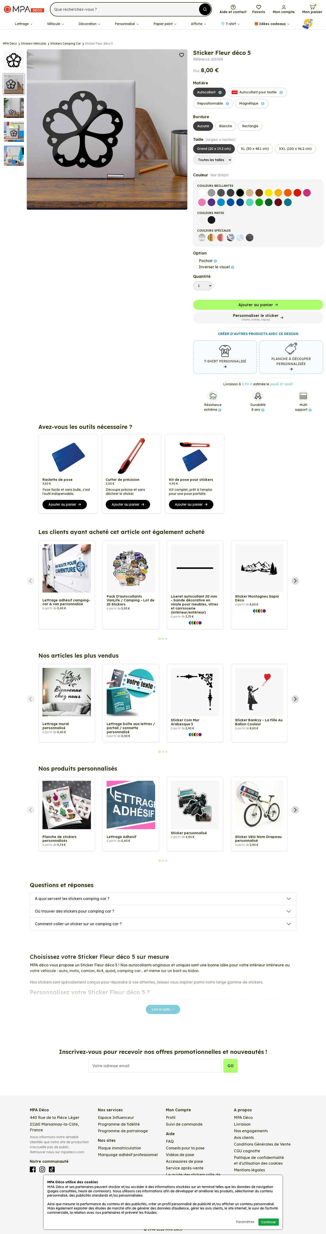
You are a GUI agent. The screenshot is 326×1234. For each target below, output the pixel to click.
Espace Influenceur (116, 1117)
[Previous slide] (31, 581)
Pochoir (206, 260)
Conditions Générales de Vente (262, 1144)
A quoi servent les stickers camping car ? (72, 898)
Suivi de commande (184, 1124)
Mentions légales (249, 1170)
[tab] (159, 639)
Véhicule (54, 24)
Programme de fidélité (119, 1124)
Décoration (88, 24)
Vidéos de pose (180, 1154)
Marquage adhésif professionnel (128, 1154)
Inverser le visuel (215, 266)
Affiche (197, 24)
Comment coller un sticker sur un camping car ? (78, 923)
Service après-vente (185, 1168)
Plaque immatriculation (119, 1148)
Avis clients (244, 1137)
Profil (170, 1117)
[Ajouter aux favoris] (181, 54)
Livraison (242, 1124)
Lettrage (22, 24)
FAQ (170, 1141)
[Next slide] (295, 581)
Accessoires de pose (184, 1161)
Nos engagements (251, 1130)
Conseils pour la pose (185, 1148)
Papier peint (163, 24)
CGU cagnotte (247, 1150)
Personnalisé (125, 24)
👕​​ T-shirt (229, 24)
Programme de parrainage (123, 1130)
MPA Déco (243, 1117)
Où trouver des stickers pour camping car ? (74, 911)
